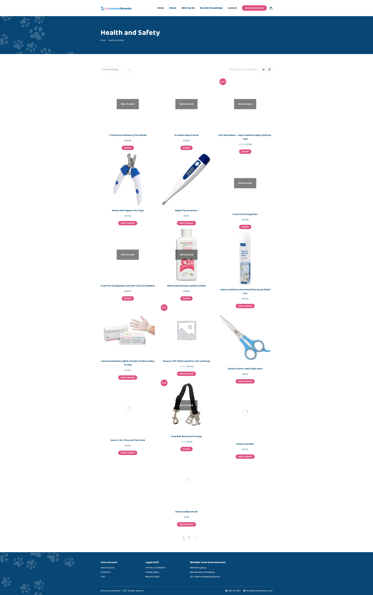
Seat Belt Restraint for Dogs (186, 436)
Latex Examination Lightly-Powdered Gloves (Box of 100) (128, 363)
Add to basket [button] (128, 223)
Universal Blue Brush (186, 512)
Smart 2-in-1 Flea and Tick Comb (127, 440)
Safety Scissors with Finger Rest (245, 369)
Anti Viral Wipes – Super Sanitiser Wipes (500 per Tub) (245, 137)
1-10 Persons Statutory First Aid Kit (128, 135)
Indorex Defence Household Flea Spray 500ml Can (245, 291)
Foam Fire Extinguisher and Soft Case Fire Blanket (128, 286)
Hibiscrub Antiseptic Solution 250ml (186, 286)
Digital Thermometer (186, 210)
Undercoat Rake (245, 444)
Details (127, 148)
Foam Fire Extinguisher (245, 214)
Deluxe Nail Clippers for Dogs (128, 210)
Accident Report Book (186, 135)
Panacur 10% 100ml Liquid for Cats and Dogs (186, 361)
